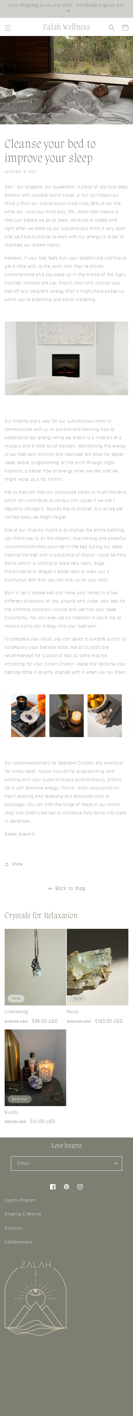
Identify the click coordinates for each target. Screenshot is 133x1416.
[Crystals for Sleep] (66, 737)
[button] (8, 27)
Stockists (13, 1228)
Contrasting (16, 1012)
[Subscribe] (115, 1163)
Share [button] (17, 864)
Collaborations (18, 1242)
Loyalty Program (20, 1200)
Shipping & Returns (23, 1214)
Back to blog (70, 888)
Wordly (12, 1112)
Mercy (73, 1012)
